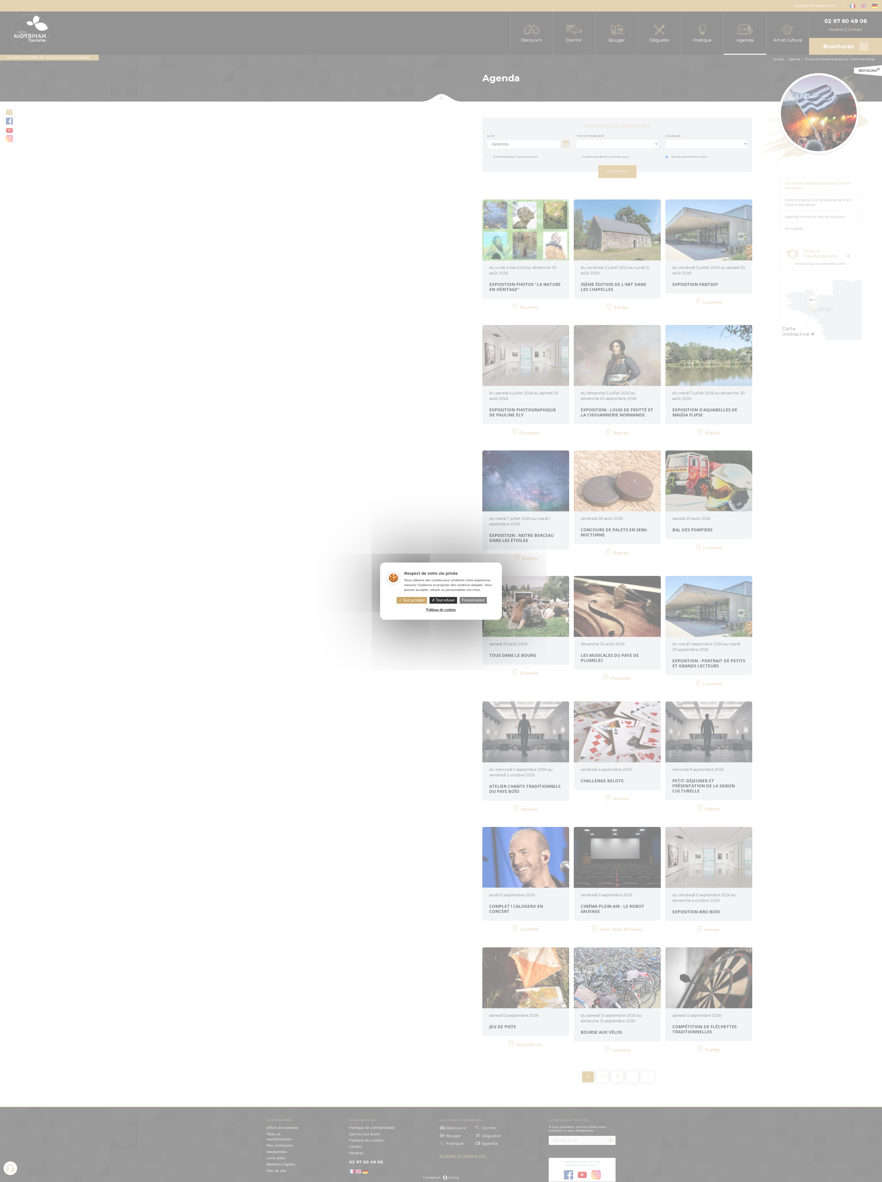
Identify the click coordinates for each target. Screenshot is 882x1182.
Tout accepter (413, 600)
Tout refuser (445, 600)
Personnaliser (473, 600)
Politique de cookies (441, 610)
